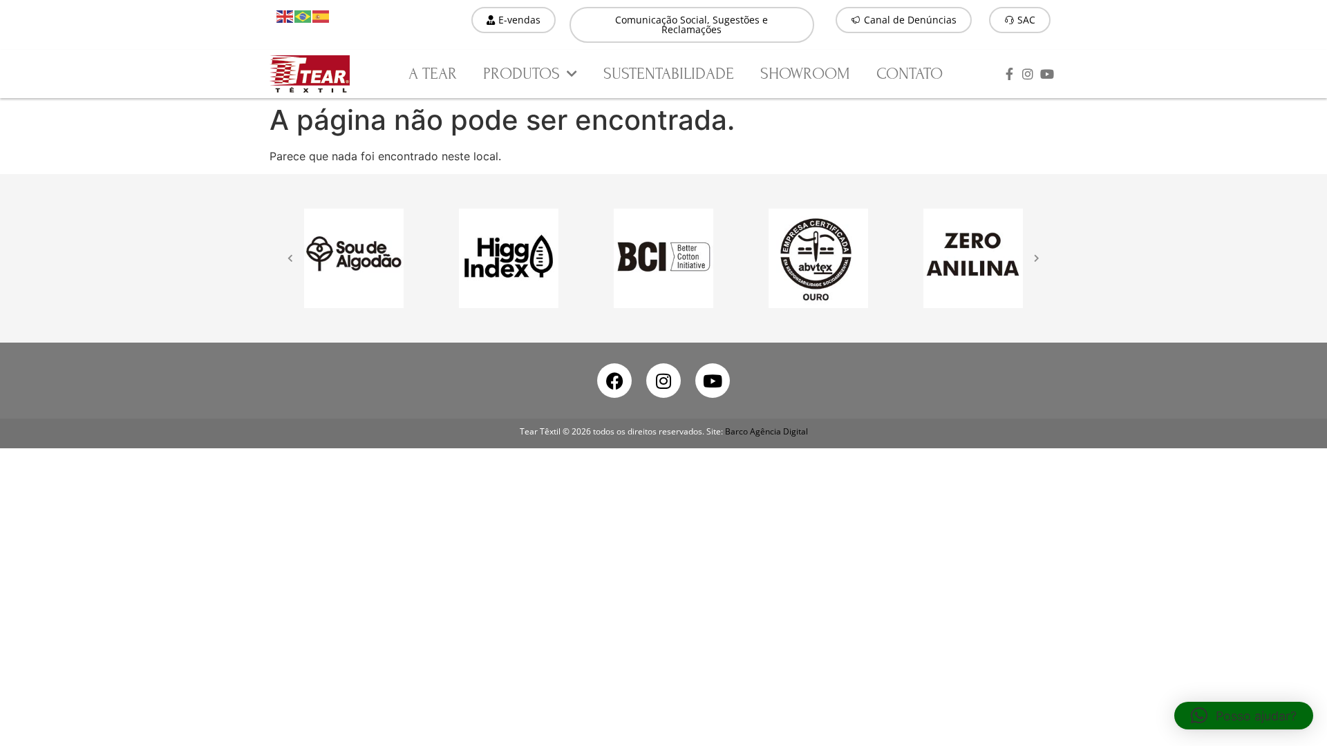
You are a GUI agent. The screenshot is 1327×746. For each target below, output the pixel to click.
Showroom (805, 73)
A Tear (432, 73)
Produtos (521, 73)
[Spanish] (321, 15)
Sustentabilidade (668, 73)
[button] (1243, 715)
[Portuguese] (303, 15)
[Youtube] (712, 380)
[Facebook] (614, 380)
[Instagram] (663, 380)
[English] (285, 15)
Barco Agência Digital (766, 431)
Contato (909, 73)
